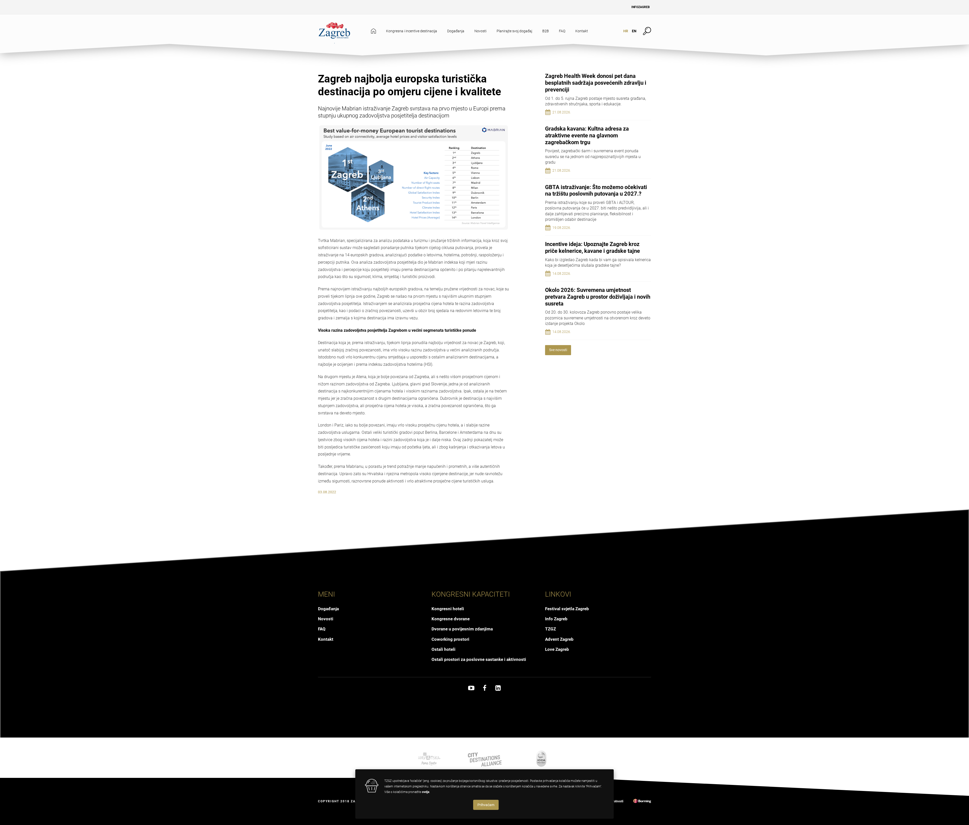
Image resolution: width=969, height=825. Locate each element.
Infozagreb (640, 7)
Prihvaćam (485, 805)
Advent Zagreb (559, 639)
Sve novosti (558, 350)
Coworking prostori (450, 639)
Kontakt (581, 31)
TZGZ (550, 628)
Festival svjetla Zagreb (567, 608)
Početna (373, 31)
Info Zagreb (556, 618)
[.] (334, 31)
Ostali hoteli (443, 649)
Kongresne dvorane (451, 618)
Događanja (455, 31)
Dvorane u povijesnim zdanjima (462, 628)
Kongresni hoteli (448, 608)
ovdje (425, 792)
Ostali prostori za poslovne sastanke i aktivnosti (479, 659)
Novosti (480, 31)
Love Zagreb (557, 649)
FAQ (562, 31)
